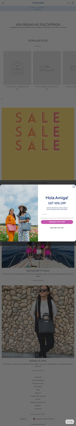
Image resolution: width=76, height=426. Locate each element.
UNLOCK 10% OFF (57, 222)
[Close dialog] (74, 186)
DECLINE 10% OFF (57, 228)
